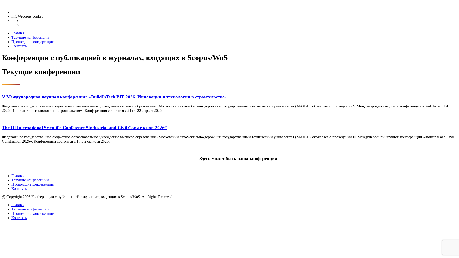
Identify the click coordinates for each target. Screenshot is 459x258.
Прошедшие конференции (32, 42)
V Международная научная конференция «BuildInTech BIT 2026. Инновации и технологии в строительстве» (114, 96)
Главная (17, 33)
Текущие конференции (30, 37)
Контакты (19, 46)
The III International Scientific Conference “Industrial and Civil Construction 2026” (84, 127)
